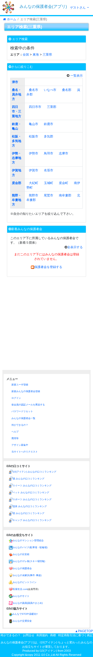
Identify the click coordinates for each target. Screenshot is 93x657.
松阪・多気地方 (16, 141)
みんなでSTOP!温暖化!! (25, 614)
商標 (53, 635)
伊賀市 (33, 170)
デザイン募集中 (19, 445)
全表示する (75, 247)
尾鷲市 (48, 195)
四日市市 (35, 107)
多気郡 (48, 136)
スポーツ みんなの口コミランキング (32, 499)
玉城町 (48, 183)
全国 (26, 54)
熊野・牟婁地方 (16, 200)
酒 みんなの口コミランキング (28, 478)
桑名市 (33, 90)
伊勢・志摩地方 (16, 158)
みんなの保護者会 (22, 568)
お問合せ (28, 635)
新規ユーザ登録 (19, 384)
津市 (15, 82)
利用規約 (42, 635)
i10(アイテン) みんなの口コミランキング (34, 471)
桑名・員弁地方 (16, 94)
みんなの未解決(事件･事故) (27, 575)
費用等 (15, 438)
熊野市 (33, 195)
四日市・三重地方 (16, 111)
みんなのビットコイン (24, 582)
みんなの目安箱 (21, 554)
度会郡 (16, 183)
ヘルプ (15, 431)
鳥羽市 (48, 153)
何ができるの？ (19, 425)
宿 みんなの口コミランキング (28, 513)
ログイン (16, 398)
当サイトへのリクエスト (24, 451)
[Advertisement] (46, 323)
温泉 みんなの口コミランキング (30, 506)
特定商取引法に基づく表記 (75, 635)
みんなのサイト (21, 596)
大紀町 (33, 183)
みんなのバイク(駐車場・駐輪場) (30, 547)
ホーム (11, 19)
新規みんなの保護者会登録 (25, 391)
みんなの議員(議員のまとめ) (28, 603)
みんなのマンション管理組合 (28, 540)
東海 (36, 54)
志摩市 (63, 153)
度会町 (63, 183)
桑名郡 (66, 90)
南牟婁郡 (65, 195)
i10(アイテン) (48, 650)
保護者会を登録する (48, 267)
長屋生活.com (20, 589)
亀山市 (33, 124)
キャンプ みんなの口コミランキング (32, 520)
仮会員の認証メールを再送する (28, 404)
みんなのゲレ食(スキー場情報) (29, 561)
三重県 (47, 54)
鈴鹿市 (48, 124)
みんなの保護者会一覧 (23, 418)
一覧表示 (76, 75)
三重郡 (51, 107)
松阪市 (33, 136)
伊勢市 (33, 153)
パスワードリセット (22, 411)
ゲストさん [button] (78, 7)
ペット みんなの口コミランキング (31, 492)
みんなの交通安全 (22, 621)
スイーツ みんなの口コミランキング (32, 485)
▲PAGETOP (84, 631)
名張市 (48, 170)
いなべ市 (50, 90)
